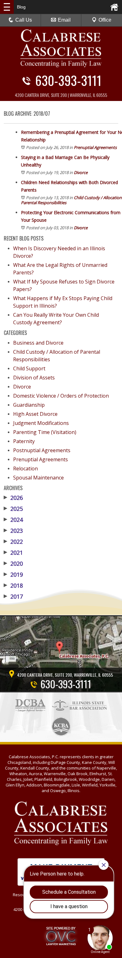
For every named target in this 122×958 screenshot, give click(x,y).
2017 (13, 596)
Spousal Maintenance (38, 477)
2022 (13, 541)
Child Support (29, 368)
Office (105, 20)
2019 (13, 574)
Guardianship (29, 404)
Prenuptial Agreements (95, 147)
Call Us (23, 20)
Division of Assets (34, 377)
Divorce (81, 172)
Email (64, 20)
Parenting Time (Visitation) (44, 432)
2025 (13, 508)
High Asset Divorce (35, 413)
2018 (13, 585)
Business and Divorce (38, 342)
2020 (13, 563)
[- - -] (7, 7)
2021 (13, 552)
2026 (13, 498)
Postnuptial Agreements (41, 450)
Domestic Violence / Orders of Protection (61, 395)
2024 (13, 519)
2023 (13, 530)
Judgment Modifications (41, 423)
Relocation (25, 468)
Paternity (24, 441)
